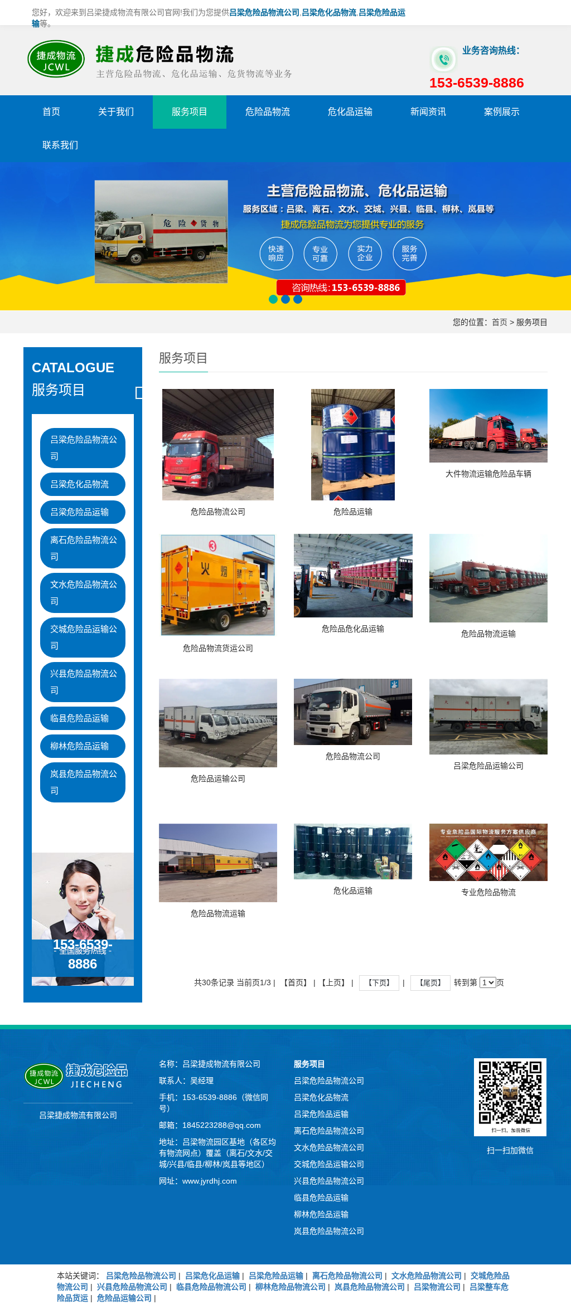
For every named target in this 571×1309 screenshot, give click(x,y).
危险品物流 (267, 111)
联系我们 (60, 145)
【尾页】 (430, 983)
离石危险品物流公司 (83, 548)
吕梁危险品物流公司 (83, 448)
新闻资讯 (428, 111)
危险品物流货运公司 (218, 648)
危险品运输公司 (218, 778)
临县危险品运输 (79, 718)
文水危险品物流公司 (83, 593)
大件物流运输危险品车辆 (488, 473)
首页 (51, 111)
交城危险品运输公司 (83, 637)
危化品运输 (350, 111)
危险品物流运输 (488, 633)
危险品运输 (352, 511)
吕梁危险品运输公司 (488, 765)
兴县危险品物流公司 (83, 682)
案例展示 (502, 111)
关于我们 (116, 111)
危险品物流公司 (218, 511)
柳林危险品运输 (79, 746)
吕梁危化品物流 (79, 484)
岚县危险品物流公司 (83, 782)
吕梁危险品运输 (79, 512)
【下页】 (379, 983)
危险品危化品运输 (353, 628)
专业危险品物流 (488, 892)
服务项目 (189, 111)
